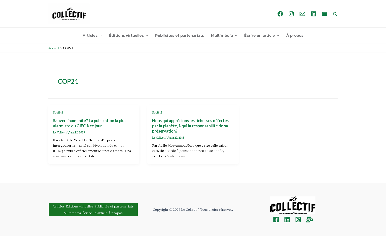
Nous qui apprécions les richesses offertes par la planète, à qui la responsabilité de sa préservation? (190, 125)
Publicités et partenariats (179, 35)
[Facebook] (280, 14)
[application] (100, 35)
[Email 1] (302, 14)
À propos (294, 35)
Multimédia (222, 35)
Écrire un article (259, 35)
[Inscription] (309, 219)
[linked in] (313, 14)
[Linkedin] (287, 219)
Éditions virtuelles (126, 35)
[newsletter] (324, 14)
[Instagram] (291, 14)
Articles (90, 35)
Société (58, 112)
